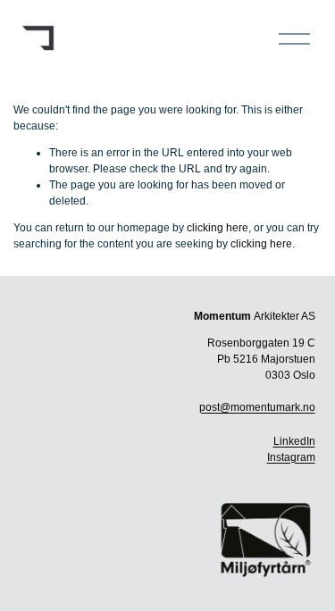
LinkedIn (294, 441)
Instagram (291, 457)
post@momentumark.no (257, 407)
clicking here (217, 228)
